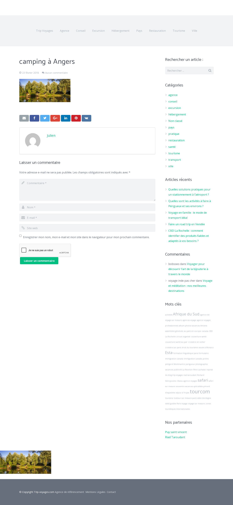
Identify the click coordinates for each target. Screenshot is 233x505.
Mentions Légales (95, 492)
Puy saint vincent (176, 432)
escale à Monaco (206, 347)
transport (174, 160)
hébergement (177, 114)
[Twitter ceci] (45, 118)
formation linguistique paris (185, 353)
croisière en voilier (196, 342)
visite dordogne (204, 398)
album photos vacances (189, 325)
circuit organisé (183, 336)
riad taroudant (189, 375)
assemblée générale (174, 331)
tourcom (200, 391)
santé (172, 147)
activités (168, 315)
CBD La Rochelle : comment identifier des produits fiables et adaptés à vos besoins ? (188, 236)
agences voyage (189, 320)
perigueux (190, 364)
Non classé (175, 121)
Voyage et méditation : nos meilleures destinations (190, 286)
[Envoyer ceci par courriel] (24, 118)
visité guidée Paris (173, 403)
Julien (51, 135)
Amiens (203, 325)
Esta (169, 352)
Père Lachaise (199, 369)
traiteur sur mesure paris (185, 398)
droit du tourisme (190, 347)
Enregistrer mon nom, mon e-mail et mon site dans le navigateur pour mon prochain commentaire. (86, 237)
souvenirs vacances (184, 386)
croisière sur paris (173, 347)
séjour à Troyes (182, 392)
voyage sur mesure (196, 403)
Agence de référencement (69, 492)
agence (173, 95)
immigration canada (193, 359)
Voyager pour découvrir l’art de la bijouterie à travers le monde (188, 269)
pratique (173, 134)
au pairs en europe (192, 331)
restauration (176, 140)
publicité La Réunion (183, 369)
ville (170, 166)
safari (203, 380)
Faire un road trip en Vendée (186, 224)
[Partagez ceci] (34, 118)
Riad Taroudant (175, 437)
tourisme (174, 153)
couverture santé (198, 336)
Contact (111, 492)
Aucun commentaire (56, 72)
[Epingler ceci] (76, 118)
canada (205, 331)
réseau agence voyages (187, 381)
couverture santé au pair (176, 342)
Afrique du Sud (186, 313)
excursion (174, 108)
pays (171, 127)
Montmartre (179, 364)
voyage (184, 403)
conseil (172, 101)
